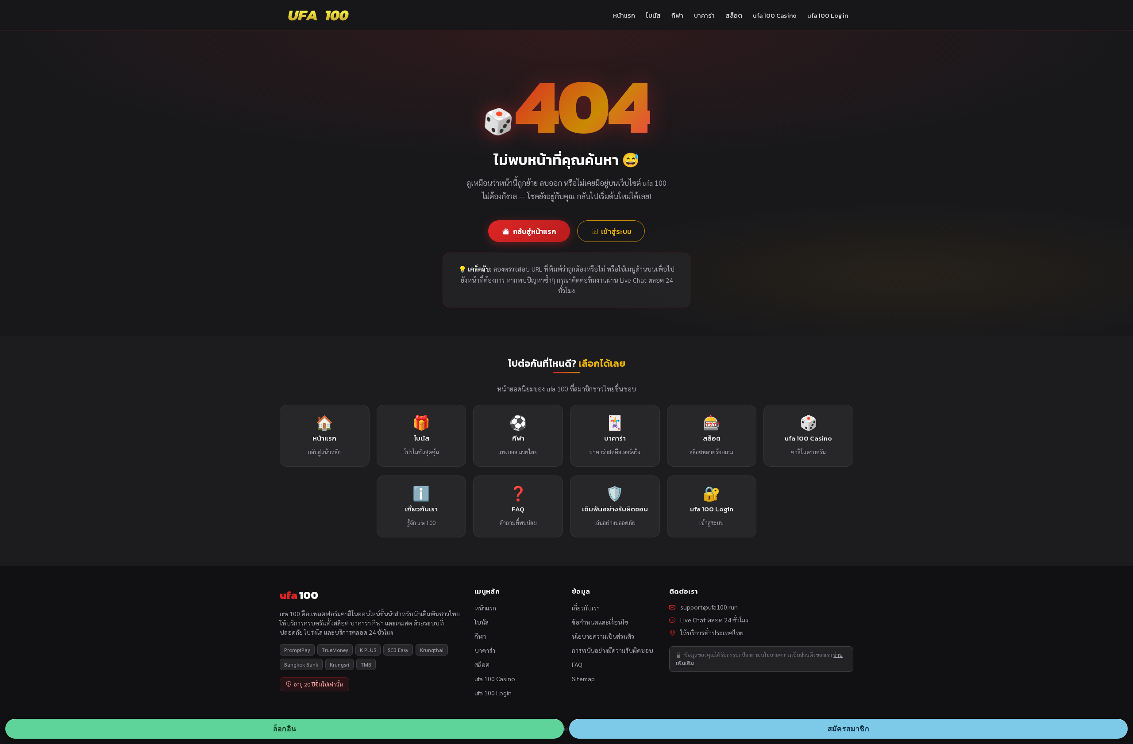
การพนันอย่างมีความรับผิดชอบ (612, 650)
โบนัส (653, 15)
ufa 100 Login (827, 15)
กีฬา (677, 15)
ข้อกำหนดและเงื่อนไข (600, 622)
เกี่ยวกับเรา (586, 608)
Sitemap (583, 679)
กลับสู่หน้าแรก (534, 231)
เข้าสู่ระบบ (616, 231)
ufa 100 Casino (775, 15)
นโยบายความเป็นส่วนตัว (603, 636)
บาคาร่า (704, 15)
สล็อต (733, 15)
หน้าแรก (624, 15)
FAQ (577, 664)
